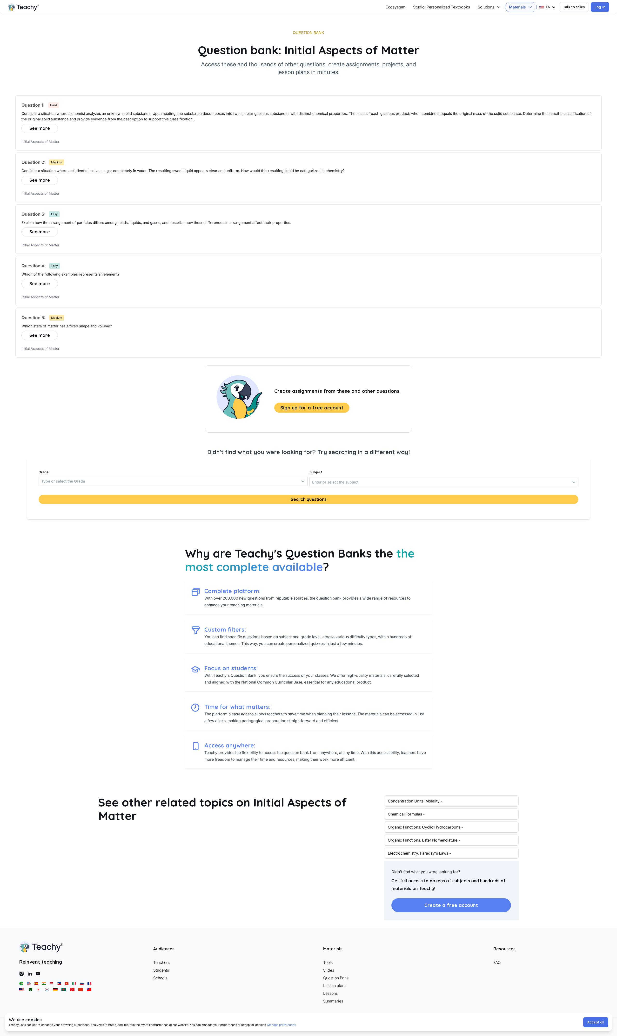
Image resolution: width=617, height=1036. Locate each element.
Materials (517, 7)
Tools (328, 962)
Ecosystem (395, 7)
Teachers (161, 962)
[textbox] (308, 116)
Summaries (333, 1001)
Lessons (330, 993)
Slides (328, 970)
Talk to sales (574, 7)
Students (161, 970)
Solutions (486, 7)
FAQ (497, 962)
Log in (600, 7)
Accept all (595, 1022)
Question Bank (336, 977)
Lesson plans (334, 985)
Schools (160, 977)
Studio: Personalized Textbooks (441, 7)
